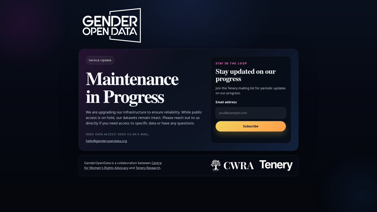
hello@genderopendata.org (106, 141)
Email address (226, 102)
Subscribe (250, 126)
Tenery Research (148, 168)
